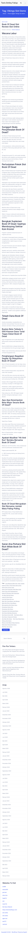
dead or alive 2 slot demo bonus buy (11, 585)
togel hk (4, 898)
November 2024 (6, 763)
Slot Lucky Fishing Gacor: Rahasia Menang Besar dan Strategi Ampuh (13, 655)
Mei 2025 (4, 741)
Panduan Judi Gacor (6, 29)
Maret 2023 (5, 838)
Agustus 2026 (6, 688)
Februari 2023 (6, 842)
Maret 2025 (5, 748)
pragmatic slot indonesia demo (10, 611)
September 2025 (6, 726)
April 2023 (5, 834)
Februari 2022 (6, 875)
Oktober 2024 (6, 767)
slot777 (4, 921)
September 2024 (6, 771)
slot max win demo (7, 619)
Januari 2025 (5, 756)
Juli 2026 (4, 692)
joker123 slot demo (7, 597)
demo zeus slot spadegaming (10, 591)
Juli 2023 (4, 823)
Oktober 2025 (6, 722)
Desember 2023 (6, 804)
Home (4, 13)
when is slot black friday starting (10, 622)
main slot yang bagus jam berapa (11, 601)
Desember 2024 (6, 759)
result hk (4, 904)
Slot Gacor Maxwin (7, 907)
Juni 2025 (5, 737)
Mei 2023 (4, 831)
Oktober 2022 (6, 857)
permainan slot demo (7, 609)
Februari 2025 (6, 752)
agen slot (4, 918)
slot (3, 901)
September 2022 (6, 861)
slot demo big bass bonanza (9, 613)
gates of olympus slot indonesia (10, 593)
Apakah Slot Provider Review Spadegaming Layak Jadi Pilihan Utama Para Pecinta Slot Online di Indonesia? (13, 662)
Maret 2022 (5, 872)
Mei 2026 (4, 696)
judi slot (4, 892)
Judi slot (4, 924)
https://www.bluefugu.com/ (9, 909)
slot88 (4, 886)
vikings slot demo (6, 621)
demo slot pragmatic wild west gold (11, 589)
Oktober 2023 (6, 812)
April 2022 (5, 868)
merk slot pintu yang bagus (9, 603)
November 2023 (6, 808)
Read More (5, 629)
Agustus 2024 (6, 774)
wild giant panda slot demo (9, 624)
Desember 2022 (6, 849)
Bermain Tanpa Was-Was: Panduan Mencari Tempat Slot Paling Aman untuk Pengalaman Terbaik (13, 676)
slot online (5, 912)
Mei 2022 (4, 864)
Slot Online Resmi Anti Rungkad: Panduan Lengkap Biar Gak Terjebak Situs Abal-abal (13, 650)
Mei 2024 (4, 786)
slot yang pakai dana (18, 619)
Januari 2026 (5, 711)
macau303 (5, 889)
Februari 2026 (6, 707)
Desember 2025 (6, 714)
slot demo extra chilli (7, 615)
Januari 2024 (5, 801)
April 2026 (5, 699)
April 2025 (5, 744)
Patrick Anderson (16, 29)
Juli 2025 (4, 733)
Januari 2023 (5, 846)
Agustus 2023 (6, 819)
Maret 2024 (5, 793)
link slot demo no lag (8, 599)
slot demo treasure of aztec (9, 617)
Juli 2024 (4, 778)
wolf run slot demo (7, 626)
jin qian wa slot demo (8, 595)
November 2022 (6, 853)
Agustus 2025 (6, 729)
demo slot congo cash (8, 587)
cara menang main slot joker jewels (14, 583)
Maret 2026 (5, 703)
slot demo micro (18, 615)
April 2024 (5, 789)
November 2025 (6, 718)
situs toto (4, 895)
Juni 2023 (5, 827)
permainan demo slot (7, 607)
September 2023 (6, 816)
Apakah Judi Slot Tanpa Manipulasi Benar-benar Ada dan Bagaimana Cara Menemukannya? (13, 669)
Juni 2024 (5, 782)
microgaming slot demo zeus (9, 605)
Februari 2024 (6, 797)
